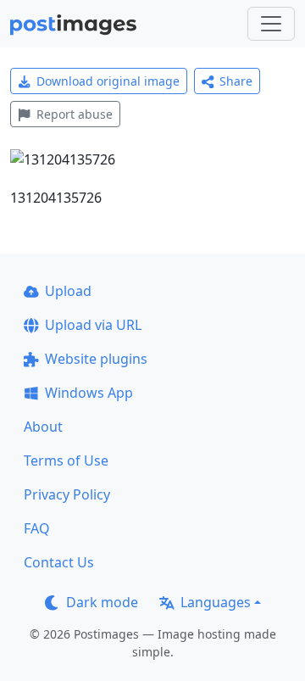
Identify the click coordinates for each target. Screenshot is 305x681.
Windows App (89, 392)
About (43, 426)
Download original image (108, 81)
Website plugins (96, 358)
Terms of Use (66, 460)
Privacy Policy (67, 494)
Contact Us (59, 562)
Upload (68, 291)
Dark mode (102, 602)
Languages (215, 602)
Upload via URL (93, 324)
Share (235, 81)
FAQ (37, 528)
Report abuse (74, 114)
